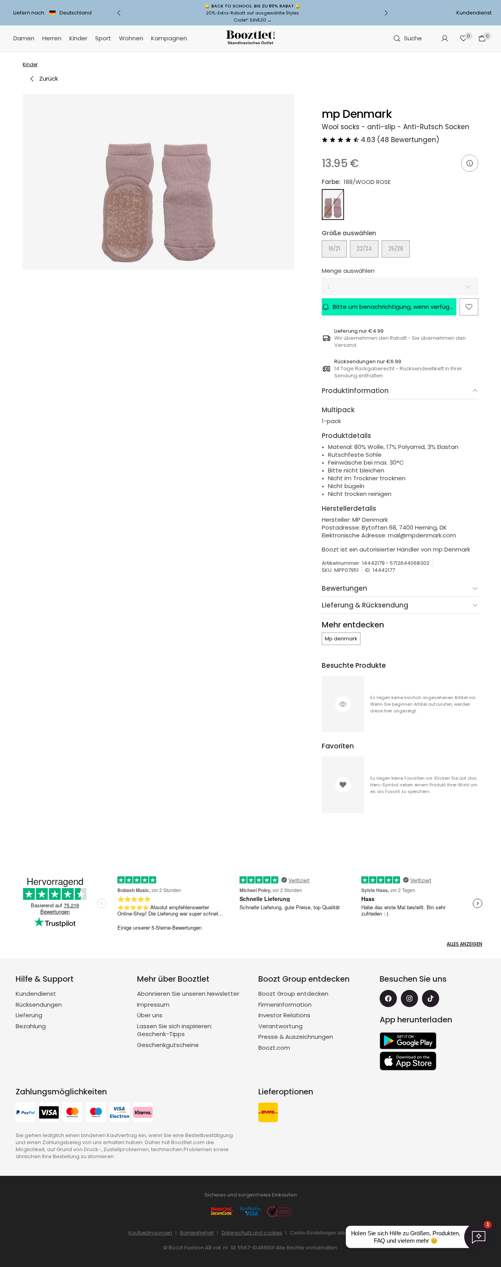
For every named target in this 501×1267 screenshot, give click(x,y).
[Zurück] (119, 13)
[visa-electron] (119, 1113)
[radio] (333, 204)
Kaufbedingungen (150, 1232)
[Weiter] (386, 13)
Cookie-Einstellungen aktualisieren (327, 1233)
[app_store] (408, 1061)
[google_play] (408, 1041)
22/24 (364, 248)
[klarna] (143, 1113)
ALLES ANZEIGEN (464, 944)
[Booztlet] (250, 38)
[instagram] (409, 998)
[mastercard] (72, 1113)
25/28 (395, 248)
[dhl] (268, 1113)
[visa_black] (49, 1113)
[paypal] (25, 1113)
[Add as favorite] (469, 306)
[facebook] (388, 998)
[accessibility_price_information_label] (469, 163)
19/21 (334, 248)
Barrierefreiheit (197, 1232)
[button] (158, 182)
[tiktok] (430, 998)
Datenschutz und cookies (252, 1232)
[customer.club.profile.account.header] (444, 38)
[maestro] (96, 1113)
